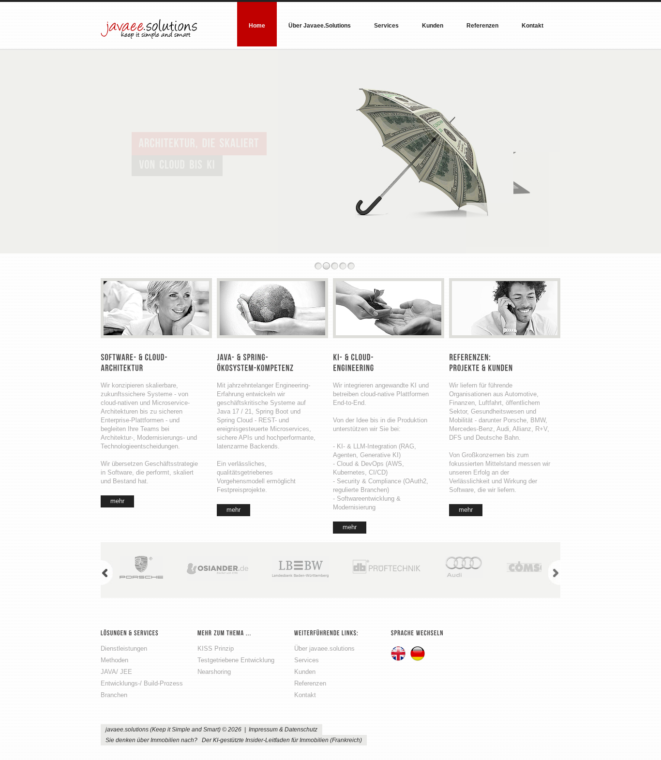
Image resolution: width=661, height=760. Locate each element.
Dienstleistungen (124, 648)
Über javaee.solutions (319, 25)
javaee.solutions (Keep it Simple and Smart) (149, 28)
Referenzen (482, 25)
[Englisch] (399, 654)
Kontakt (532, 25)
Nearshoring (214, 671)
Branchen (114, 695)
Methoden (114, 660)
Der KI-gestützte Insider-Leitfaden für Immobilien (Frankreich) (282, 740)
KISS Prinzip (215, 648)
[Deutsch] (418, 654)
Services (386, 25)
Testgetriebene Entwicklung (235, 660)
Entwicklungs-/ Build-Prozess (142, 683)
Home (257, 25)
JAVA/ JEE (116, 671)
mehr (117, 501)
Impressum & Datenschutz (283, 729)
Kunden (432, 25)
